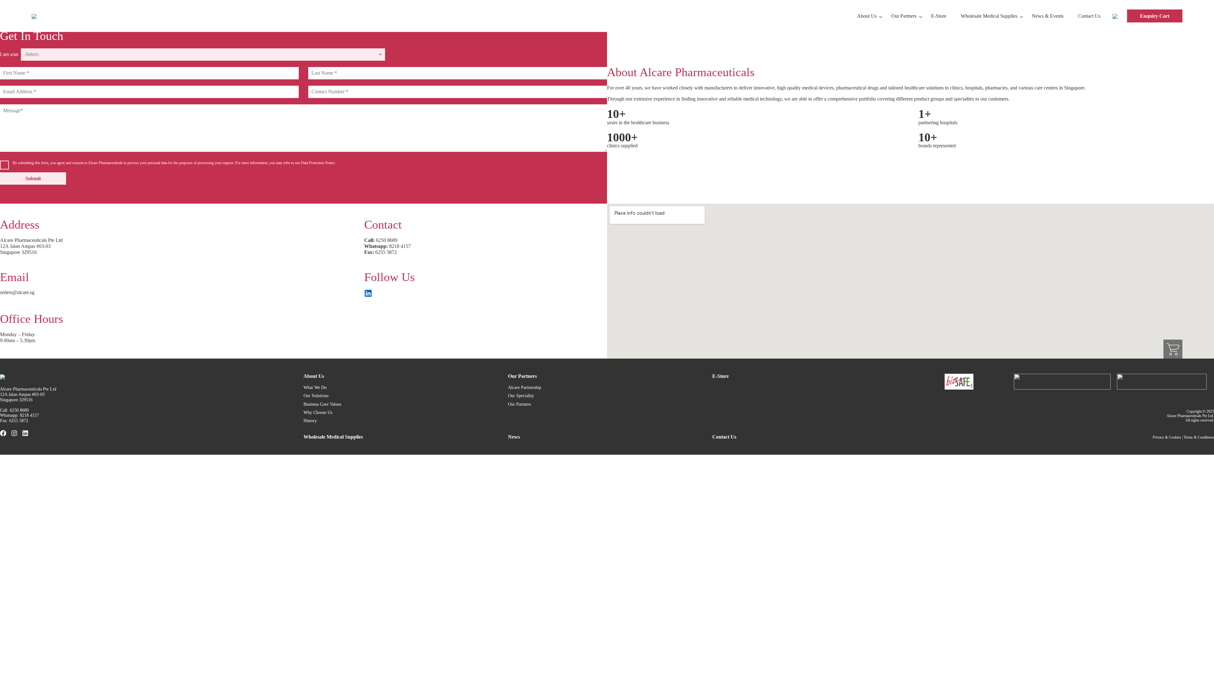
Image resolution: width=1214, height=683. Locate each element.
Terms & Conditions (1199, 437)
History (310, 420)
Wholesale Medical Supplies (989, 16)
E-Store (938, 16)
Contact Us (1089, 16)
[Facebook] (3, 433)
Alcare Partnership (524, 387)
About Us (867, 16)
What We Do (315, 387)
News (514, 437)
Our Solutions (316, 395)
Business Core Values (322, 404)
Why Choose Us (318, 412)
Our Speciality (521, 395)
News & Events (1048, 16)
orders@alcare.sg (17, 292)
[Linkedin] (25, 433)
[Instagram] (14, 433)
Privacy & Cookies (1167, 437)
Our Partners (904, 16)
